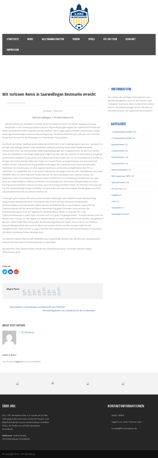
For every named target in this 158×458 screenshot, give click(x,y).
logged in (18, 375)
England (115, 195)
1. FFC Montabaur (40, 332)
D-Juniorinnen (118, 157)
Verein (76, 39)
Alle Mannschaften (53, 39)
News (30, 39)
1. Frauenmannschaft (15, 102)
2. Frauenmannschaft (121, 138)
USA (113, 201)
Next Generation (119, 169)
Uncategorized (118, 214)
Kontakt (131, 39)
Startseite (13, 39)
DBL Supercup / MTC (121, 176)
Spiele (91, 39)
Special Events (118, 182)
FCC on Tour (117, 188)
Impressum (13, 49)
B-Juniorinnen (118, 144)
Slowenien (116, 207)
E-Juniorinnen (118, 163)
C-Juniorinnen (118, 150)
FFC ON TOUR (110, 39)
